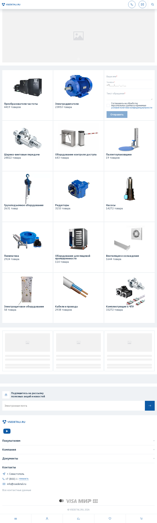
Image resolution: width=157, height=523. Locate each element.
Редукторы (62, 205)
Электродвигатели (67, 104)
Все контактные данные (16, 490)
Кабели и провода (66, 306)
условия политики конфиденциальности (131, 107)
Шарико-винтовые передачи (22, 154)
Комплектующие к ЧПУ (120, 306)
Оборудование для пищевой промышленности (72, 257)
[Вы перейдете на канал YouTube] (6, 431)
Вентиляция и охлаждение (122, 256)
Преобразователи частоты (21, 104)
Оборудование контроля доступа (76, 154)
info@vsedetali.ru (16, 484)
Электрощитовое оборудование (24, 306)
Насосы (110, 205)
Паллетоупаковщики (119, 154)
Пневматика (11, 256)
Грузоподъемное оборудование (24, 205)
